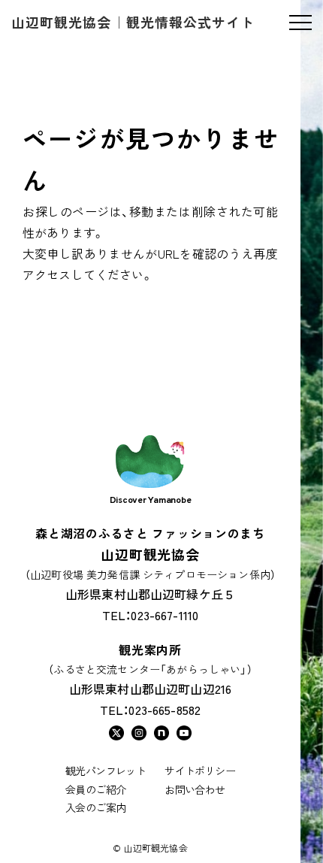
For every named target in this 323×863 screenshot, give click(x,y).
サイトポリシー (200, 770)
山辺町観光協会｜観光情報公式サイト (133, 22)
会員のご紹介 (95, 789)
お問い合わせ (195, 789)
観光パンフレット (105, 770)
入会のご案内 (95, 807)
